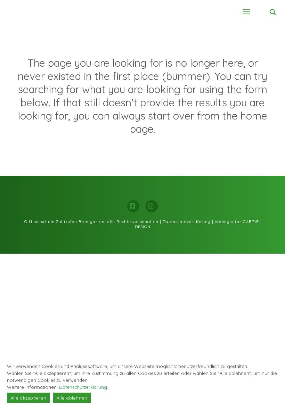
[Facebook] (133, 206)
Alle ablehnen (72, 398)
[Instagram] (152, 206)
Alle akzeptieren (28, 398)
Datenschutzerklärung (187, 221)
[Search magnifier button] (273, 12)
